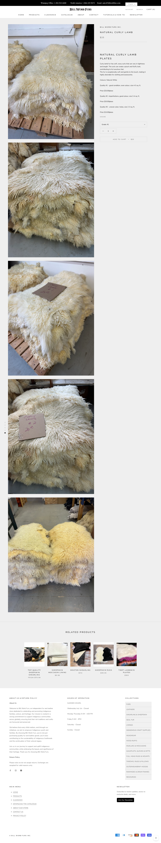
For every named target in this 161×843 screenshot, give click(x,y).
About (81, 15)
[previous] (7, 658)
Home (21, 15)
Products (34, 15)
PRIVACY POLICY (19, 816)
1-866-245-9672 (89, 3)
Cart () (151, 9)
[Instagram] (16, 770)
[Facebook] (108, 116)
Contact (94, 15)
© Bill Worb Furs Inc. (20, 835)
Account (129, 9)
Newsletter (136, 15)
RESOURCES (131, 777)
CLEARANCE (18, 800)
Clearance (50, 15)
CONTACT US (18, 812)
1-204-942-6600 (60, 3)
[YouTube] (21, 770)
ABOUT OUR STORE (20, 808)
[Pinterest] (114, 116)
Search (139, 9)
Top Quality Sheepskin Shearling (34, 672)
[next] (153, 658)
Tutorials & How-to (114, 15)
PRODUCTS (17, 796)
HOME (15, 792)
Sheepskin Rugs (103, 670)
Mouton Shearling (80, 670)
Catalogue (67, 15)
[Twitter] (111, 116)
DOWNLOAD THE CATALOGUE (25, 804)
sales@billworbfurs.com (111, 3)
